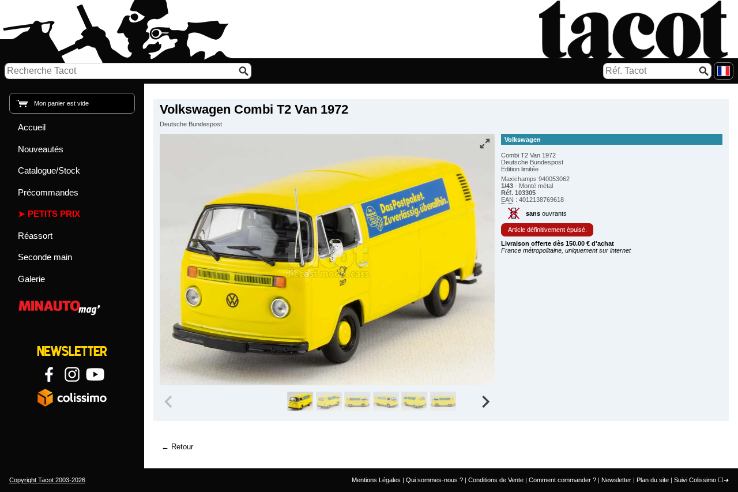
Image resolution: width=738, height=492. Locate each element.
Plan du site (653, 479)
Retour (182, 446)
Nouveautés (40, 149)
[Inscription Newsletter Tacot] (72, 351)
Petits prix (54, 214)
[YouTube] (95, 374)
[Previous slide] (169, 401)
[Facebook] (49, 374)
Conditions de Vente (496, 479)
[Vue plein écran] (485, 143)
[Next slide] (485, 401)
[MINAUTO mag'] (72, 306)
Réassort (35, 236)
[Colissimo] (72, 397)
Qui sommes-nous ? (434, 479)
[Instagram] (72, 374)
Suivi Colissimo (695, 479)
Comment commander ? (562, 479)
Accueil (32, 127)
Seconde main (45, 257)
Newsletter (616, 479)
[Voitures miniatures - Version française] (723, 71)
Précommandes (48, 192)
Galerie (31, 279)
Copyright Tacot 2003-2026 (47, 479)
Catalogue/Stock (49, 170)
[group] (300, 401)
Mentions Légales (376, 479)
